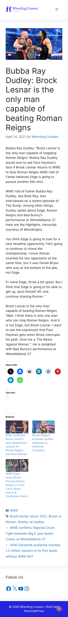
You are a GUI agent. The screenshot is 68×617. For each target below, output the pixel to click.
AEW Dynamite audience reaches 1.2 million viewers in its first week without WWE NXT (33, 550)
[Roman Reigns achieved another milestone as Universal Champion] (43, 426)
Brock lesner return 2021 (28, 516)
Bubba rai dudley (31, 522)
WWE (14, 510)
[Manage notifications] (59, 609)
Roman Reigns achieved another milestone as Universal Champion (43, 443)
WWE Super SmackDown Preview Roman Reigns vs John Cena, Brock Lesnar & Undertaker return (17, 485)
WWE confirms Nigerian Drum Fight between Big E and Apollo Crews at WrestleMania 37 (30, 533)
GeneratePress (34, 611)
